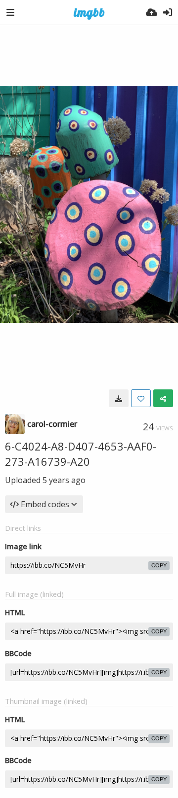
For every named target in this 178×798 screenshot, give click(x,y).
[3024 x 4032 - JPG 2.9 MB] (119, 398)
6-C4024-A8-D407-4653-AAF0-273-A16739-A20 (80, 454)
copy (159, 565)
